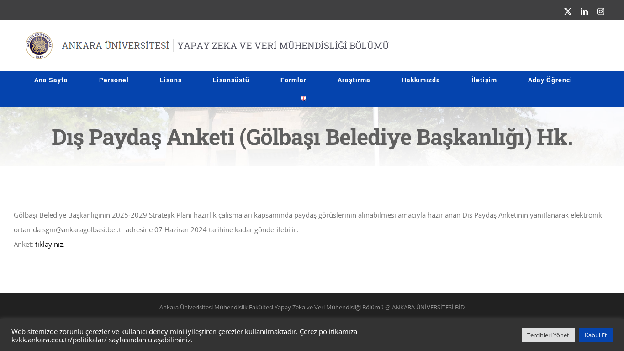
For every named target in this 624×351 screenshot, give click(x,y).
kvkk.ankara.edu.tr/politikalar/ (59, 339)
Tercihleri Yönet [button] (548, 335)
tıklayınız (49, 244)
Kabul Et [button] (596, 335)
